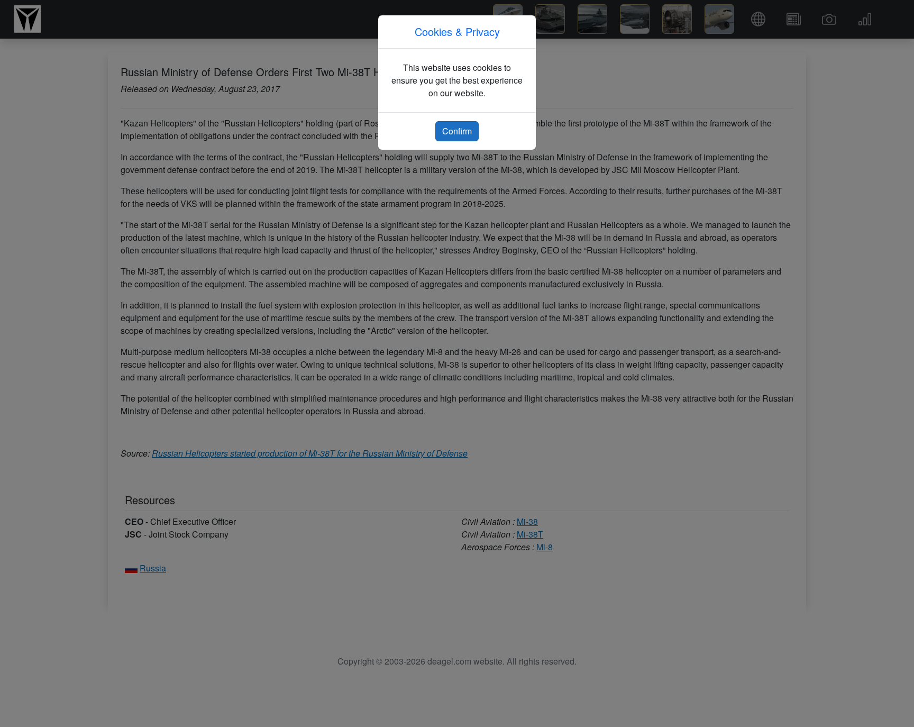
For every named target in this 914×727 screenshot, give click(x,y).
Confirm (457, 131)
